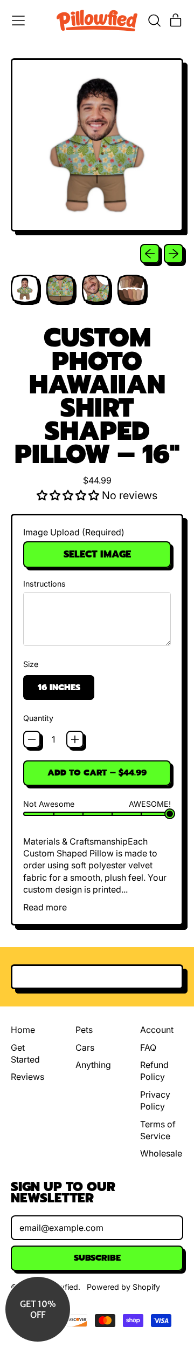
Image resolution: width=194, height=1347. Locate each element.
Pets (84, 1029)
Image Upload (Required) (73, 532)
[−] (31, 739)
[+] (75, 739)
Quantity (38, 718)
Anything (93, 1064)
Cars (84, 1047)
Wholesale (161, 1153)
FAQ (148, 1047)
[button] (154, 20)
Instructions (44, 583)
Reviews (27, 1076)
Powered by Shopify (123, 1286)
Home (23, 1029)
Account (157, 1029)
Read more (45, 907)
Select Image (97, 554)
